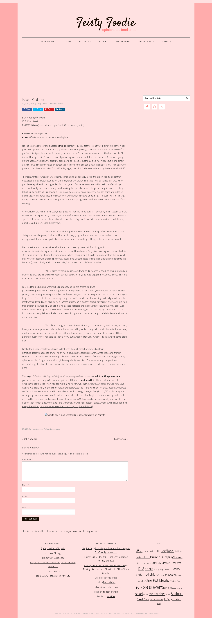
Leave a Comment (57, 104)
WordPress (154, 613)
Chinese (140, 563)
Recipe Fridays (176, 588)
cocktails (147, 563)
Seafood (177, 593)
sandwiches (157, 594)
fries (162, 575)
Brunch (155, 557)
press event (152, 587)
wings (159, 603)
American (36, 429)
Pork (139, 587)
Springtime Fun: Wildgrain (53, 548)
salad (139, 594)
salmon (145, 594)
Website (26, 507)
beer (170, 550)
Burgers (166, 557)
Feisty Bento (169, 569)
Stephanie (87, 548)
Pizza (179, 581)
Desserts (176, 563)
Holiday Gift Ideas (106, 560)
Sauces (168, 594)
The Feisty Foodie (106, 19)
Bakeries (146, 551)
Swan (81, 270)
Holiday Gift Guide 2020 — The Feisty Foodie (104, 556)
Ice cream (179, 575)
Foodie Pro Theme (79, 613)
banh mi (152, 551)
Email (25, 496)
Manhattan (45, 429)
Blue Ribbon (28, 117)
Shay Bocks (96, 613)
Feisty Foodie (96, 587)
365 (139, 550)
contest (157, 563)
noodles (141, 580)
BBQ (158, 551)
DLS (141, 568)
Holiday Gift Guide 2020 (53, 557)
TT (165, 599)
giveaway (169, 574)
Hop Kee (111, 596)
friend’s (62, 145)
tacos (152, 599)
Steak (140, 599)
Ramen (167, 587)
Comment (27, 459)
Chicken (177, 557)
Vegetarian (174, 599)
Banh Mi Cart (109, 582)
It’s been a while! (53, 571)
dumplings (158, 569)
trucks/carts (158, 599)
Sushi (146, 599)
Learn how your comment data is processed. (78, 531)
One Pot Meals (157, 580)
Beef (164, 551)
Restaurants (55, 429)
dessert (166, 563)
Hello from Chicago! (53, 553)
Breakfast (144, 557)
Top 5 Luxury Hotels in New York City (53, 575)
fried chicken (151, 574)
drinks (149, 569)
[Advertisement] (106, 70)
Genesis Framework (126, 613)
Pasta (172, 581)
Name (25, 485)
